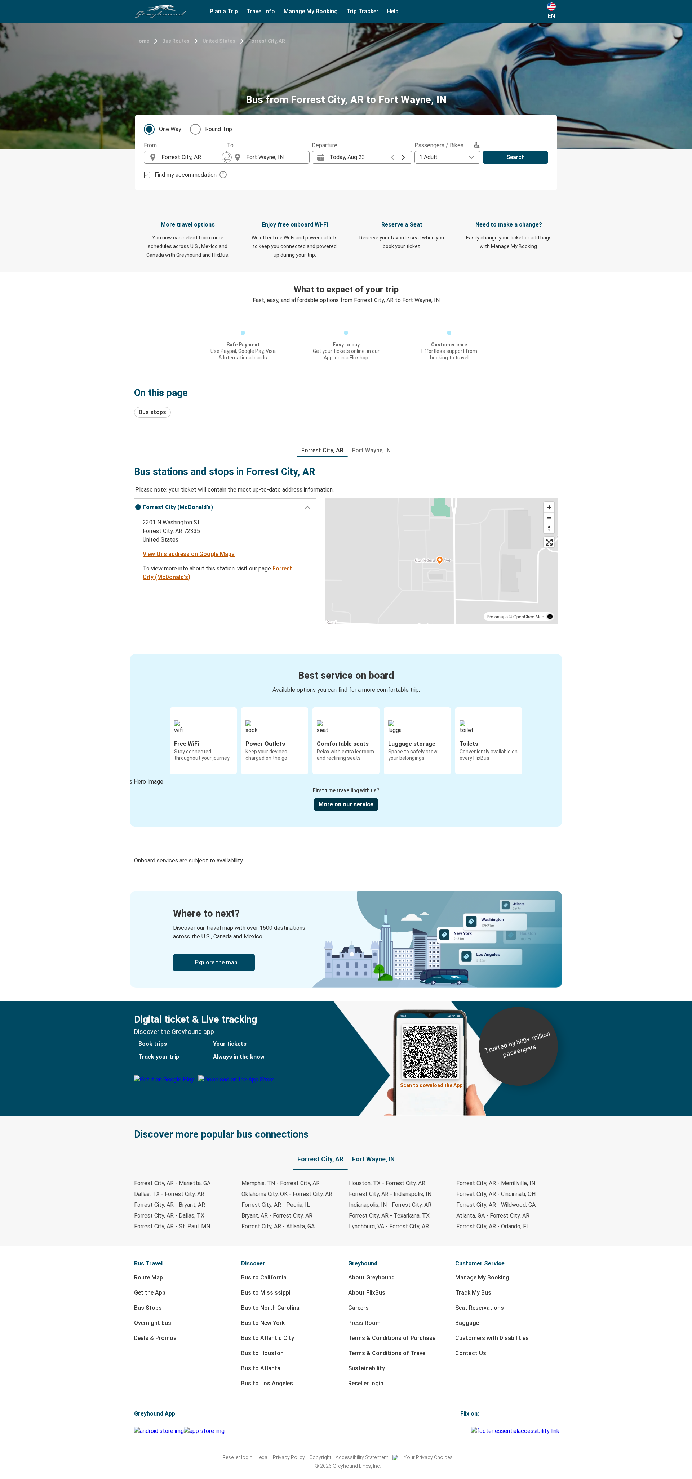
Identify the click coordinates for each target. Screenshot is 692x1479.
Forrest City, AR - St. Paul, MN (172, 1226)
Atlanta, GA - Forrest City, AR (492, 1215)
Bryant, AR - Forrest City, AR (276, 1215)
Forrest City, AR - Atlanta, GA (278, 1226)
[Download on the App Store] (204, 1431)
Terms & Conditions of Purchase (391, 1338)
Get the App (149, 1292)
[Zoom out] (549, 517)
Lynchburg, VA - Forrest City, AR (389, 1226)
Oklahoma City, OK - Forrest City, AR (286, 1194)
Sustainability (366, 1368)
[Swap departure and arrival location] (227, 157)
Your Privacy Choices (428, 1457)
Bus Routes (176, 41)
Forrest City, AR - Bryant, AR (169, 1204)
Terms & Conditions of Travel (387, 1353)
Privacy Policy (289, 1457)
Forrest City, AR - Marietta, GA (172, 1183)
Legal (263, 1457)
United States (219, 41)
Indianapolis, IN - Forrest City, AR (390, 1204)
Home (142, 41)
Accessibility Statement (362, 1457)
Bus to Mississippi (265, 1292)
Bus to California (264, 1277)
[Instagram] (463, 1431)
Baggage (467, 1322)
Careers (358, 1307)
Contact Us (470, 1353)
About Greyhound (371, 1277)
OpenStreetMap (528, 616)
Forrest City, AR (266, 41)
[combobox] (191, 157)
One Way (170, 129)
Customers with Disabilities (492, 1338)
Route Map (148, 1277)
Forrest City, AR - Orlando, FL (492, 1226)
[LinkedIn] (468, 1431)
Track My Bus (473, 1292)
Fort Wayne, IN (371, 450)
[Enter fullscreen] (549, 542)
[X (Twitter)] (470, 1431)
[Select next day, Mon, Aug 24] (403, 157)
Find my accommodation (186, 174)
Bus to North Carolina (270, 1307)
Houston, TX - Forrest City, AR (387, 1183)
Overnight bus (152, 1322)
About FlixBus (366, 1292)
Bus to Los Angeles (267, 1383)
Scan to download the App (431, 1085)
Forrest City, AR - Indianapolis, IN (390, 1194)
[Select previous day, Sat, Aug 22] (392, 157)
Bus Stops (148, 1307)
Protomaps (497, 616)
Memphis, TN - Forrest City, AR (280, 1183)
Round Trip (218, 129)
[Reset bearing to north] (549, 528)
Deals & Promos (155, 1338)
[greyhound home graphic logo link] (160, 11)
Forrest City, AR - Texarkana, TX (389, 1215)
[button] (225, 507)
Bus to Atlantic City (267, 1338)
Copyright (320, 1457)
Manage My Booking (482, 1277)
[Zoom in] (549, 507)
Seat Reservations (479, 1307)
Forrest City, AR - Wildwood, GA (496, 1204)
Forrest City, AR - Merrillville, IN (495, 1183)
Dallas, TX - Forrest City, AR (169, 1194)
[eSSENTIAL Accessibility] (516, 1431)
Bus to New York (263, 1322)
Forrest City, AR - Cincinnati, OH (496, 1194)
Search (515, 157)
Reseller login (365, 1383)
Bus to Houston (262, 1353)
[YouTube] (466, 1431)
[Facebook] (461, 1431)
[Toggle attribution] (550, 616)
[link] (346, 939)
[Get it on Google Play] (159, 1431)
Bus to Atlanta (260, 1368)
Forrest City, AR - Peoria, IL (275, 1204)
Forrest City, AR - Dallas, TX (169, 1215)
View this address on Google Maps (189, 554)
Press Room (364, 1322)
